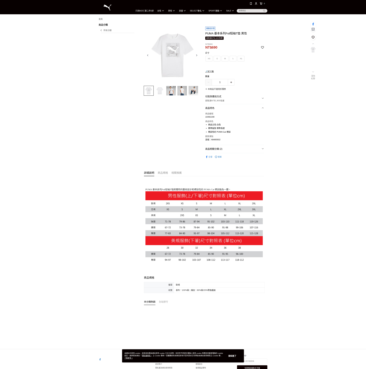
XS (209, 58)
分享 (210, 157)
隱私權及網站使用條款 (163, 368)
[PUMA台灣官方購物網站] (114, 7)
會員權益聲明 (201, 368)
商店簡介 (158, 364)
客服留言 (199, 364)
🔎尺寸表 (209, 71)
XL (241, 58)
